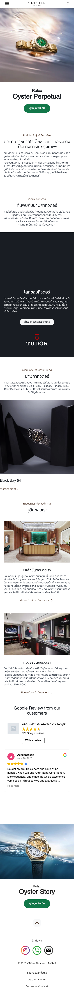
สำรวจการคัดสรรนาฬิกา (37, 322)
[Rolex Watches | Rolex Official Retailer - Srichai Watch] (37, 4)
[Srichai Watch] (25, 951)
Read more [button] (12, 786)
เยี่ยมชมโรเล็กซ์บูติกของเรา (34, 600)
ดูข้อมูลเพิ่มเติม (37, 108)
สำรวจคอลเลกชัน (9, 489)
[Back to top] (37, 923)
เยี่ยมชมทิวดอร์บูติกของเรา (34, 692)
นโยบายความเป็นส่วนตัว (37, 986)
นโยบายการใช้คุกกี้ (37, 980)
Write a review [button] (33, 740)
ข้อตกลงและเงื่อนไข (37, 973)
